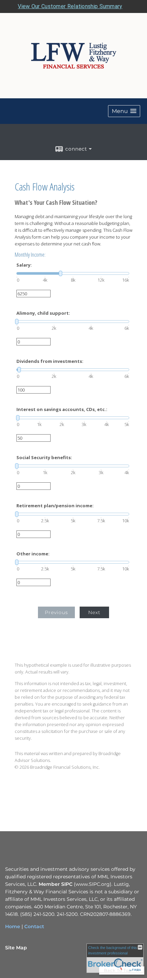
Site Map (16, 948)
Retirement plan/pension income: (55, 506)
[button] (124, 111)
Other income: (33, 554)
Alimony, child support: (43, 313)
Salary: (24, 265)
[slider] (72, 273)
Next (94, 612)
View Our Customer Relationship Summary (70, 6)
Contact (34, 926)
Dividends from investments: (49, 361)
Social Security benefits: (44, 457)
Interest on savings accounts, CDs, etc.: (61, 409)
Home (12, 926)
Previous (56, 612)
